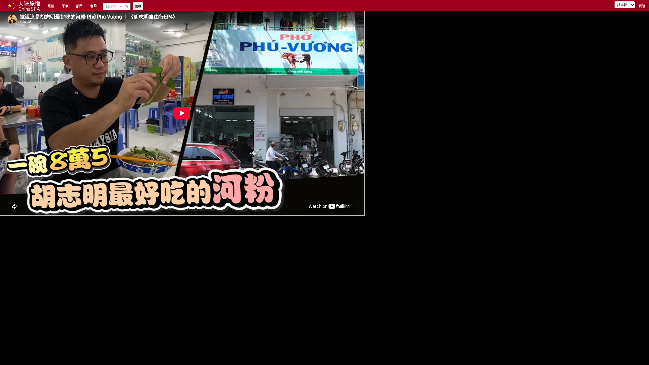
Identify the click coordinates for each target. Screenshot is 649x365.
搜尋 (138, 6)
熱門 (79, 5)
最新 (51, 5)
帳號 (642, 5)
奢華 (93, 5)
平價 (65, 5)
